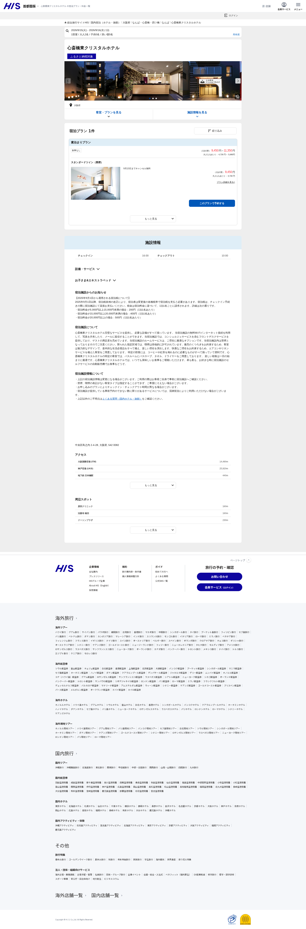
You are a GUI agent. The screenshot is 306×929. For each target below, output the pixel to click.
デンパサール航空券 (157, 672)
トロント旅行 (194, 649)
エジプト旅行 (61, 653)
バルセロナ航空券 (89, 685)
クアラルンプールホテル (213, 704)
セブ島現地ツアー (168, 728)
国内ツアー (61, 762)
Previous (68, 81)
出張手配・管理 (84, 874)
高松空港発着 (155, 786)
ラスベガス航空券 (153, 677)
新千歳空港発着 (93, 782)
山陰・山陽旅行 (168, 767)
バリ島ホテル (108, 709)
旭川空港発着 (110, 782)
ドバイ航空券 (118, 689)
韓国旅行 (115, 632)
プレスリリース (96, 576)
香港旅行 (138, 632)
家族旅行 (137, 859)
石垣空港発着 (141, 791)
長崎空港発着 (239, 786)
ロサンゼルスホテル (149, 709)
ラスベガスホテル (170, 709)
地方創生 (97, 878)
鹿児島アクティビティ (65, 829)
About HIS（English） (99, 585)
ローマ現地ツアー (103, 737)
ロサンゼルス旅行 (63, 649)
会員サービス (284, 9)
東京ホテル (60, 806)
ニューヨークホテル (127, 709)
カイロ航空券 (134, 689)
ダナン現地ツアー (87, 732)
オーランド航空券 (228, 677)
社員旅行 (99, 874)
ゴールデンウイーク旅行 (80, 859)
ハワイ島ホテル (80, 704)
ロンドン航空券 (148, 681)
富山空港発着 (61, 786)
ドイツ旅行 (111, 640)
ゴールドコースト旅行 (118, 644)
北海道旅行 (87, 767)
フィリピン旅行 (228, 632)
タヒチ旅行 (201, 644)
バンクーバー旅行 (176, 649)
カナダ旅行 (159, 649)
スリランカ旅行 (154, 636)
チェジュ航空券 (91, 668)
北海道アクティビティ (134, 825)
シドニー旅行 (83, 644)
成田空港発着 (77, 782)
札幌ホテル (89, 806)
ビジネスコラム (111, 878)
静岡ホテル (143, 806)
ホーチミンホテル (236, 704)
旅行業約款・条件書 (131, 571)
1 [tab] (150, 98)
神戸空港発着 (108, 786)
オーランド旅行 (144, 649)
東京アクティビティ (156, 825)
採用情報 (93, 589)
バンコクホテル (191, 704)
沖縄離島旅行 (73, 767)
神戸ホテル (226, 806)
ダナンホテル (77, 709)
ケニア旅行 (76, 653)
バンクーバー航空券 (65, 681)
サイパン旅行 (88, 632)
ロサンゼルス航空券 (106, 677)
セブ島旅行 (244, 632)
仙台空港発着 (172, 782)
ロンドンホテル (202, 709)
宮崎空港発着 (92, 791)
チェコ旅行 (222, 640)
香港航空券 (120, 668)
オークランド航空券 (100, 689)
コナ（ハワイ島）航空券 (67, 677)
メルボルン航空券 (79, 689)
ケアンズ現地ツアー (108, 732)
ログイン (233, 15)
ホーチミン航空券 (79, 672)
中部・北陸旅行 (139, 767)
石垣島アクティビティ (87, 825)
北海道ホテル (75, 806)
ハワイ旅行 (60, 632)
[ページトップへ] (248, 560)
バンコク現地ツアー (147, 728)
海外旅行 (64, 618)
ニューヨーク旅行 (125, 649)
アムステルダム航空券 (131, 685)
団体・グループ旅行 (115, 874)
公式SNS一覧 (161, 580)
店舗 (268, 6)
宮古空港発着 (157, 791)
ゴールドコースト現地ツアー (134, 732)
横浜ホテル (130, 806)
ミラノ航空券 (194, 681)
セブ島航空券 (61, 672)
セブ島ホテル (92, 709)
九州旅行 (194, 767)
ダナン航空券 (112, 672)
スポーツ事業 (61, 878)
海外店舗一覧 (69, 895)
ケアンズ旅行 (99, 644)
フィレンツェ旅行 (63, 640)
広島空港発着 (124, 786)
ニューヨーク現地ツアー (233, 732)
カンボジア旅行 (105, 636)
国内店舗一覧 (105, 895)
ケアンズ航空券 (187, 685)
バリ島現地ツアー (126, 728)
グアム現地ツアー (107, 728)
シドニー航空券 (170, 685)
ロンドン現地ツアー (64, 737)
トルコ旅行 (237, 649)
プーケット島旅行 (209, 632)
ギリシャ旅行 (237, 640)
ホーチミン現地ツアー (65, 732)
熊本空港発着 (77, 791)
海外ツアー (61, 627)
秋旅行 (111, 859)
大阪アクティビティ (199, 825)
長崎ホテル (114, 810)
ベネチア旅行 (228, 636)
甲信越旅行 (123, 767)
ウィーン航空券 (152, 685)
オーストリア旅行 (141, 640)
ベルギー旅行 (159, 640)
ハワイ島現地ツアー (86, 728)
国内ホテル (61, 801)
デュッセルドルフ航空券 (67, 685)
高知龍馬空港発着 (188, 786)
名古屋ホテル (184, 806)
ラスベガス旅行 (82, 649)
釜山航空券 (76, 668)
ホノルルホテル (62, 704)
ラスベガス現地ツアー (209, 732)
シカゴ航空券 (210, 677)
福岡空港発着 (206, 786)
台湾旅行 (127, 632)
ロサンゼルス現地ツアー (184, 732)
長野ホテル (157, 806)
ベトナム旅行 (75, 636)
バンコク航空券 (176, 668)
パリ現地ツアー (84, 737)
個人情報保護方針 (130, 576)
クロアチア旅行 (206, 640)
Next (238, 81)
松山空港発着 (170, 786)
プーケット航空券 (195, 668)
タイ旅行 (194, 632)
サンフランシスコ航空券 (130, 677)
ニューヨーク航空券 (192, 677)
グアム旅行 (74, 632)
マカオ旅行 (150, 632)
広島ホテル (74, 810)
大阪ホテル (213, 806)
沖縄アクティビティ (64, 825)
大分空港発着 (61, 791)
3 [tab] (156, 98)
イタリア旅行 (186, 636)
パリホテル (186, 709)
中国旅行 (163, 632)
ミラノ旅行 (214, 636)
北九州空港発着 (222, 786)
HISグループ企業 (97, 580)
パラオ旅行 (103, 632)
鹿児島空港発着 (109, 791)
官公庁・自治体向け (80, 878)
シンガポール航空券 (216, 668)
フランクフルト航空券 (214, 681)
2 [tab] (153, 98)
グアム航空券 (87, 677)
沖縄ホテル (170, 810)
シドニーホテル (235, 709)
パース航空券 (61, 689)
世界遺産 (171, 859)
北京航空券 (147, 668)
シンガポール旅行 (178, 632)
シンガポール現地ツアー (228, 728)
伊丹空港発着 (92, 786)
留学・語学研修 (226, 874)
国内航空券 (61, 777)
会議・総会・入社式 (153, 874)
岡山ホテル (60, 810)
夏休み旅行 (100, 859)
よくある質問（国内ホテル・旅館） (122, 398)
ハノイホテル (61, 709)
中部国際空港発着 (206, 782)
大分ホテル (141, 810)
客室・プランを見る (108, 112)
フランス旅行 (81, 640)
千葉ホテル (116, 806)
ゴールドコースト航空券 (209, 685)
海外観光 (160, 859)
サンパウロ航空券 (103, 681)
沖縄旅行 (59, 767)
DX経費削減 (199, 874)
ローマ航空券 (178, 681)
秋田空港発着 (157, 782)
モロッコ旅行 (90, 653)
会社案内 (93, 571)
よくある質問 (161, 576)
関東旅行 (111, 767)
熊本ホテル (128, 810)
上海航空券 (134, 668)
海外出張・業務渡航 (64, 874)
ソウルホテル (112, 704)
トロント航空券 (84, 681)
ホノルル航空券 (230, 672)
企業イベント (134, 874)
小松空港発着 (239, 782)
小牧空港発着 (223, 782)
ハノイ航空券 (97, 672)
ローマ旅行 (201, 636)
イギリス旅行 (97, 640)
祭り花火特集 (184, 859)
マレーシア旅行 (122, 636)
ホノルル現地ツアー (64, 728)
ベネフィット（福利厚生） (178, 874)
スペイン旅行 (174, 640)
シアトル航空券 (172, 677)
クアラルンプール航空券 (133, 672)
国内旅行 (64, 753)
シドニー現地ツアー (160, 732)
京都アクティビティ (178, 825)
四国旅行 (182, 767)
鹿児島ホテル (155, 810)
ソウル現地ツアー (205, 728)
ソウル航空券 (61, 668)
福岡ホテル (101, 810)
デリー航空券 (196, 672)
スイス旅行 (125, 640)
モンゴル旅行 (170, 636)
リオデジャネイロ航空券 (126, 681)
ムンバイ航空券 (212, 672)
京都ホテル (199, 806)
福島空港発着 (188, 782)
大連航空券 (161, 668)
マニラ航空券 (235, 668)
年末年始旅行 (124, 859)
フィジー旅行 (162, 644)
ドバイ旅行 (224, 649)
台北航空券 (107, 668)
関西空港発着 (77, 786)
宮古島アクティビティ (110, 825)
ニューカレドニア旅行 (182, 644)
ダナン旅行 (89, 636)
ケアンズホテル (62, 713)
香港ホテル (154, 704)
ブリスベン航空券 (232, 685)
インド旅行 (138, 636)
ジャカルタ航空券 (178, 672)
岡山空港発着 (139, 786)
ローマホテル (218, 709)
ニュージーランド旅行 (142, 644)
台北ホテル (140, 704)
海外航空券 (61, 663)
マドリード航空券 (109, 685)
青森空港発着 (141, 782)
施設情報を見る (197, 112)
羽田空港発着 (61, 782)
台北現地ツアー (187, 728)
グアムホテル (97, 704)
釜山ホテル (127, 704)
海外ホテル (61, 700)
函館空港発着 (126, 782)
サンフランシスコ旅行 (103, 649)
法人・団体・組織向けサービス (72, 870)
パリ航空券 (164, 681)
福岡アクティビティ (221, 825)
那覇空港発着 (126, 791)
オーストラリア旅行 (64, 644)
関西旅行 (153, 767)
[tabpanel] (94, 81)
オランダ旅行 (190, 640)
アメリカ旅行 (233, 644)
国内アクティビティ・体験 (69, 820)
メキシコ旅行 (209, 649)
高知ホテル (87, 810)
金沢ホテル (170, 806)
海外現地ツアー (63, 723)
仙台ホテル (103, 806)
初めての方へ (161, 571)
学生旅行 (148, 859)
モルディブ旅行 (216, 644)
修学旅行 (212, 874)
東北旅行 (100, 767)
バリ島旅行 (60, 636)
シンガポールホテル (171, 704)
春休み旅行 (60, 859)
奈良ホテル (239, 806)
